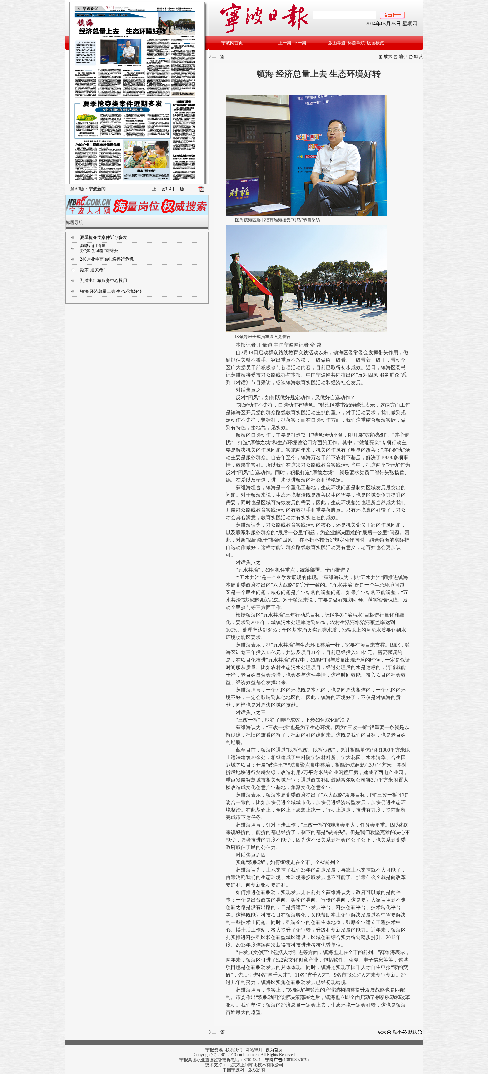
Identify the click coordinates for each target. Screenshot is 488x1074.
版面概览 (375, 42)
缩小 (402, 56)
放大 (387, 56)
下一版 (176, 188)
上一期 (284, 42)
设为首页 (274, 1049)
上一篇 (217, 56)
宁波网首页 (232, 42)
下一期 (299, 42)
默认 (418, 56)
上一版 (159, 188)
